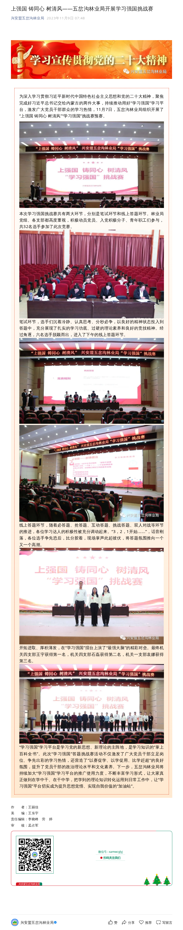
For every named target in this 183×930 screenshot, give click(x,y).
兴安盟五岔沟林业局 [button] (27, 18)
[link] (39, 922)
